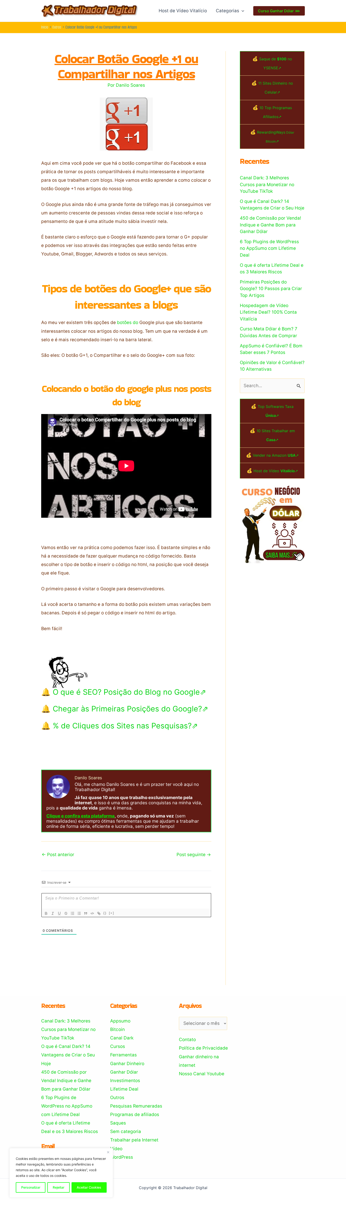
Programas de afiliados (134, 1114)
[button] (241, 10)
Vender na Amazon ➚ (276, 455)
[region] (61, 1173)
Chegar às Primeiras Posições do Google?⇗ (130, 708)
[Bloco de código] (92, 913)
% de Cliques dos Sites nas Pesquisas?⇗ (125, 725)
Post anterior (58, 854)
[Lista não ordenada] (79, 913)
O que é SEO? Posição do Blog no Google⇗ (129, 692)
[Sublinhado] (59, 913)
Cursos (117, 1046)
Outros (117, 1097)
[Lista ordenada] (72, 913)
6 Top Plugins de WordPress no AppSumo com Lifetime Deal (269, 248)
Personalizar (30, 1187)
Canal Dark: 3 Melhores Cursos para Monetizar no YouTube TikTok (267, 184)
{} (105, 913)
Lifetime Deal (124, 1089)
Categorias (227, 10)
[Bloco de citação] (85, 913)
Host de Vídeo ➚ (275, 470)
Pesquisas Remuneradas (136, 1106)
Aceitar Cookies (89, 1187)
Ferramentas (123, 1055)
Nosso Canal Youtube (201, 1073)
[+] (111, 913)
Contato (187, 1039)
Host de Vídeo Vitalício (183, 10)
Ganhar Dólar (124, 1072)
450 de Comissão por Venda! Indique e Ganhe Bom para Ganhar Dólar (270, 224)
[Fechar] (108, 1152)
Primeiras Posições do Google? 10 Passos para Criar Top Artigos (271, 288)
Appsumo (120, 1021)
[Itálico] (52, 913)
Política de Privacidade (203, 1048)
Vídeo (116, 1148)
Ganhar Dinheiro (127, 1063)
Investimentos (125, 1080)
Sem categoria (125, 1131)
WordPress (121, 1157)
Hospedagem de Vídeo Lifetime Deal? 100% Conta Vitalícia (268, 312)
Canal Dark (121, 1038)
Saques (118, 1123)
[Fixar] (66, 913)
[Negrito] (46, 913)
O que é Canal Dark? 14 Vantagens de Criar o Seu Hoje (68, 1055)
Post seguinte (194, 854)
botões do (127, 322)
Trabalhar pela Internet (134, 1140)
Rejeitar (58, 1187)
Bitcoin (117, 1029)
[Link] (99, 913)
